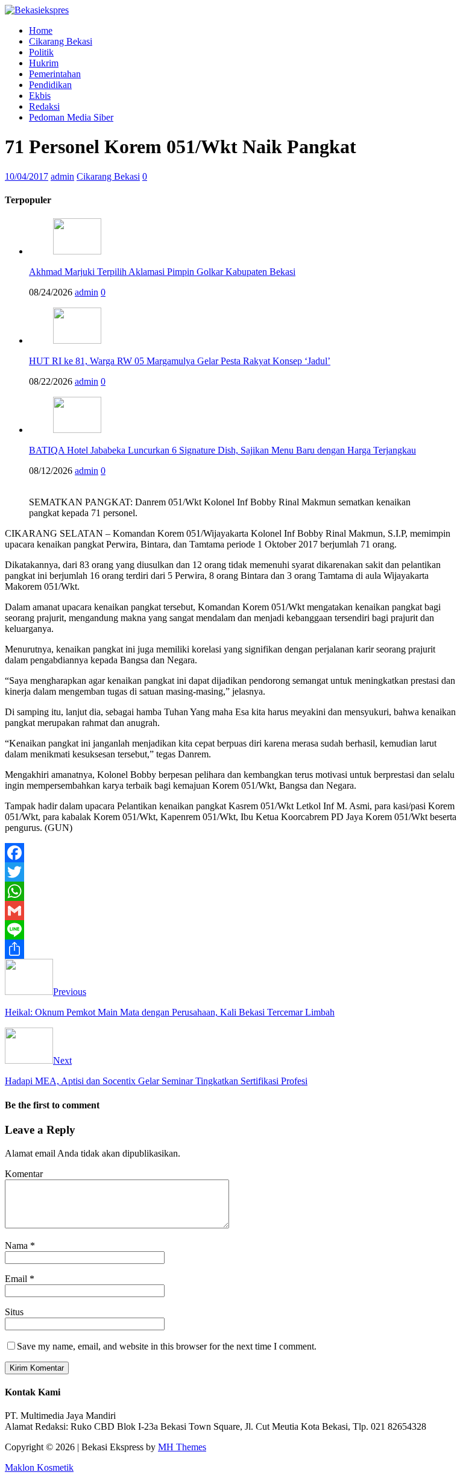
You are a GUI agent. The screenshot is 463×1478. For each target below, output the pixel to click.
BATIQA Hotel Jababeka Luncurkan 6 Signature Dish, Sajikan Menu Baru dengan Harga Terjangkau (222, 450)
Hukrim (43, 63)
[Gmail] (231, 910)
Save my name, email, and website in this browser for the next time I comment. (167, 1346)
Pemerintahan (55, 74)
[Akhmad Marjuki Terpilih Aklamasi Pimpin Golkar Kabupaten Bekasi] (77, 251)
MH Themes (182, 1447)
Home (40, 30)
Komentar (24, 1174)
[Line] (231, 930)
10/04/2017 (26, 176)
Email (17, 1279)
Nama (17, 1245)
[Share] (231, 949)
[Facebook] (231, 852)
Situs (14, 1312)
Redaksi (44, 106)
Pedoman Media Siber (71, 117)
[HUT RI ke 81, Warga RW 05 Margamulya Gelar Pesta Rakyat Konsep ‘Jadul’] (77, 340)
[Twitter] (231, 872)
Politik (41, 52)
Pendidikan (50, 85)
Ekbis (40, 95)
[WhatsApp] (231, 891)
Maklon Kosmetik (39, 1467)
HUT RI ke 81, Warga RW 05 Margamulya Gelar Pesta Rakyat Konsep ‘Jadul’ (179, 361)
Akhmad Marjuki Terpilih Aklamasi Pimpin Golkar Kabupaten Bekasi (162, 272)
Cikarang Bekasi (60, 41)
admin (62, 176)
